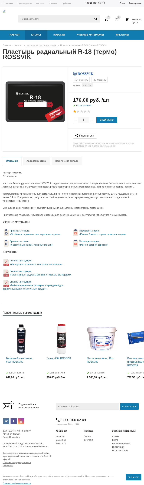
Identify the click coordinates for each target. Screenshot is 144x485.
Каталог (36, 34)
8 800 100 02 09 (95, 3)
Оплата (87, 436)
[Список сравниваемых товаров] (107, 21)
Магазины (122, 34)
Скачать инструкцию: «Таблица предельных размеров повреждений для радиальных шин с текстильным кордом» (33, 285)
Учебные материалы (90, 34)
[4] (85, 111)
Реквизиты (61, 443)
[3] (82, 111)
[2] (78, 111)
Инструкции (118, 447)
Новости (59, 34)
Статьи (115, 436)
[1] (75, 111)
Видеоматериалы (121, 443)
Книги (115, 440)
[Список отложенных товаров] (117, 21)
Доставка (88, 440)
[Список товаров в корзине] (134, 22)
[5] (89, 111)
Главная (14, 34)
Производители (120, 450)
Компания (61, 431)
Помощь (88, 431)
